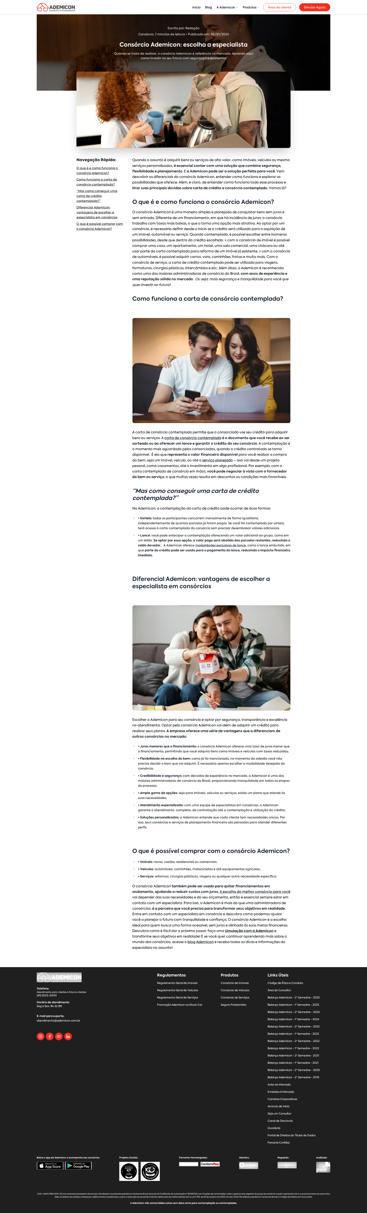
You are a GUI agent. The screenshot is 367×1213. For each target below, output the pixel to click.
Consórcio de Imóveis (235, 983)
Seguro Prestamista (233, 1005)
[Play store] (78, 1165)
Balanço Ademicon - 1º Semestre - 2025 (293, 1005)
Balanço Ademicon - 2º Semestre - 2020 (294, 1070)
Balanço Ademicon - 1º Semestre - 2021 (293, 1063)
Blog (208, 7)
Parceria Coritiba (279, 1143)
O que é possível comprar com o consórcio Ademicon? (99, 226)
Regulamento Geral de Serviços (177, 998)
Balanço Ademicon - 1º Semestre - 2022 (293, 1048)
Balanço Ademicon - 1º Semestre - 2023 (293, 1034)
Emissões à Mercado (281, 1092)
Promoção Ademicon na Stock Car (179, 1005)
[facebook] (50, 1036)
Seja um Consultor (279, 1114)
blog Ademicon (201, 941)
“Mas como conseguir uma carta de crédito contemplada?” (96, 196)
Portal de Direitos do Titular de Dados (292, 1135)
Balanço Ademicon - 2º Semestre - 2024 (294, 1012)
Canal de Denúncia (280, 1121)
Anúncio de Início (279, 1106)
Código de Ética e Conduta (285, 983)
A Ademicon (226, 7)
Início (196, 7)
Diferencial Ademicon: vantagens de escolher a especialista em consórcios (96, 212)
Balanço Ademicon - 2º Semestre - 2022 (294, 1041)
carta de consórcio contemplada (192, 437)
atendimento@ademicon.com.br (58, 1021)
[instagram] (40, 1036)
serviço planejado (217, 460)
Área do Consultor (279, 990)
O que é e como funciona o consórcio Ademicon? (97, 170)
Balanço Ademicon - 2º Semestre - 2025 (294, 998)
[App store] (50, 1165)
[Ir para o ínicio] (56, 7)
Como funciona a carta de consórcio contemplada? (96, 182)
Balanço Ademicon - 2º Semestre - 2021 (293, 1056)
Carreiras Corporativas (282, 1099)
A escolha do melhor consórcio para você (255, 891)
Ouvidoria (274, 1128)
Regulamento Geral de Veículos (177, 990)
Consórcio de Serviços (235, 998)
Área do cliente (279, 7)
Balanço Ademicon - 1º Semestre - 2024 (293, 1019)
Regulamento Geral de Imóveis (177, 983)
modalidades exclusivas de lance (220, 545)
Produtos (249, 7)
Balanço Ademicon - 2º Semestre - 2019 (293, 1077)
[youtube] (59, 1036)
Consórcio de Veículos (235, 990)
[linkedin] (68, 1036)
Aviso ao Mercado (279, 1085)
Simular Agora (315, 7)
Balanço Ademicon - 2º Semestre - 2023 (294, 1027)
